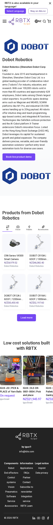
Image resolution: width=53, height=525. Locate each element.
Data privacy (41, 472)
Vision (11, 487)
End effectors (11, 472)
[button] (7, 227)
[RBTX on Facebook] (48, 518)
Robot (11, 468)
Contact (26, 482)
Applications (26, 468)
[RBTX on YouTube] (38, 518)
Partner (26, 477)
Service (11, 501)
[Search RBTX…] (44, 21)
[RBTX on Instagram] (43, 518)
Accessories (11, 505)
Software (11, 496)
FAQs (26, 472)
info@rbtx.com (26, 451)
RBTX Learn (26, 505)
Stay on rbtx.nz (38, 11)
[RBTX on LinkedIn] (33, 518)
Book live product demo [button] (19, 156)
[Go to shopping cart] (49, 21)
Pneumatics (11, 491)
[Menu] (4, 21)
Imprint (41, 468)
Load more (26, 317)
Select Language (15, 11)
